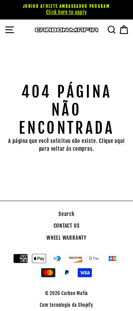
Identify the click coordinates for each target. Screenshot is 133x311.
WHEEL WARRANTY (66, 237)
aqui (119, 141)
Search (66, 214)
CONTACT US (67, 225)
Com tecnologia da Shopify (66, 305)
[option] (66, 10)
